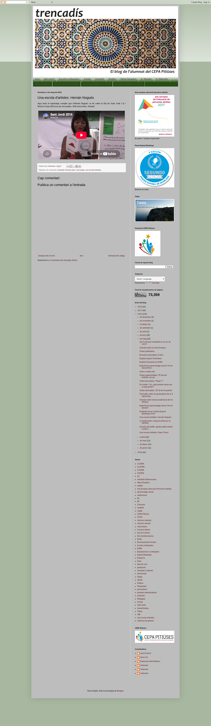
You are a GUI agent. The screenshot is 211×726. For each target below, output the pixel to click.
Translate (155, 283)
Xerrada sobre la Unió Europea (152, 348)
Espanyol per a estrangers (148, 552)
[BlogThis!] (70, 166)
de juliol (143, 331)
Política (140, 583)
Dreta (139, 539)
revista (140, 602)
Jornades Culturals (145, 570)
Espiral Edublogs (144, 555)
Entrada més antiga (116, 256)
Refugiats (141, 599)
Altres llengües (128, 79)
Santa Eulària (143, 608)
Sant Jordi (141, 605)
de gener (144, 448)
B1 (138, 498)
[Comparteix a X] (73, 166)
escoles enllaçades (145, 545)
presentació (142, 589)
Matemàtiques (42, 84)
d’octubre (144, 324)
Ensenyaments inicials (146, 542)
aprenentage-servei (145, 492)
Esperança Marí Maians (150, 661)
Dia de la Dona (143, 533)
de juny (143, 335)
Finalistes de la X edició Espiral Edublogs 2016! (152, 412)
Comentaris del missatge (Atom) (63, 260)
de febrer (144, 444)
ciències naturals (144, 520)
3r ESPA (140, 470)
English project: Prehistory (150, 358)
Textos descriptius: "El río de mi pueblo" (155, 390)
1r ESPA (140, 464)
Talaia (139, 611)
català (139, 511)
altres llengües (143, 482)
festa (139, 561)
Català (87, 79)
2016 (140, 314)
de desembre (145, 317)
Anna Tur (144, 657)
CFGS (139, 517)
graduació (141, 567)
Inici (37, 79)
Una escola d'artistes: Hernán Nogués (155, 417)
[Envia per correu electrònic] (68, 166)
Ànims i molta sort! (147, 372)
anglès (140, 486)
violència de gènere (145, 621)
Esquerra (141, 558)
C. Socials (146, 79)
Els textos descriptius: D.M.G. (151, 355)
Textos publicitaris (146, 351)
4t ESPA (140, 473)
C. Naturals (162, 79)
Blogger (120, 691)
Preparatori (142, 586)
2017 (140, 310)
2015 (140, 452)
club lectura (142, 527)
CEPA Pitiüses (143, 514)
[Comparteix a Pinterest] (79, 166)
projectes (141, 596)
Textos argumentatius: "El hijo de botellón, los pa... (153, 376)
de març (143, 441)
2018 (140, 307)
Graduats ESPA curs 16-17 (128, 84)
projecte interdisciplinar (147, 592)
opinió (139, 580)
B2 (138, 501)
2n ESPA (141, 467)
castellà (140, 508)
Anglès (112, 79)
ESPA (139, 548)
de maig (143, 339)
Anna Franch (145, 653)
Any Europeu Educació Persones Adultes (154, 489)
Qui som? (49, 79)
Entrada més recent (46, 256)
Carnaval (141, 505)
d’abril (143, 437)
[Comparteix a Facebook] (76, 166)
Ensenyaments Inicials (66, 84)
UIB (138, 614)
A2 (138, 476)
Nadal (139, 577)
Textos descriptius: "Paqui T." (151, 381)
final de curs (142, 564)
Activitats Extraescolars (66, 170)
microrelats (80, 170)
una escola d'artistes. (93, 170)
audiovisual (142, 495)
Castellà (99, 79)
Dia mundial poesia (145, 536)
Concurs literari (143, 530)
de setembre (145, 328)
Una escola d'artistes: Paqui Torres (154, 432)
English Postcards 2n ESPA (150, 362)
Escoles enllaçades (69, 79)
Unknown (144, 665)
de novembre (145, 321)
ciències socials (143, 523)
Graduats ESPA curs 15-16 (96, 84)
